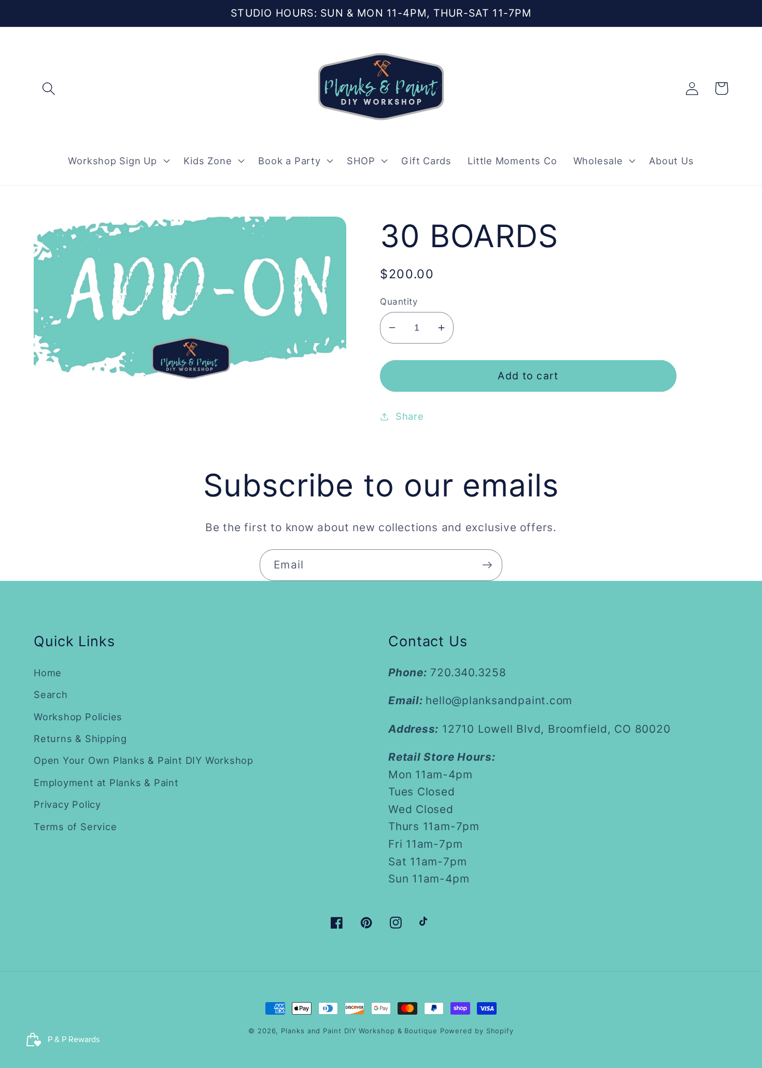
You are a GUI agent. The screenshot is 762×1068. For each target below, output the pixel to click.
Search (51, 694)
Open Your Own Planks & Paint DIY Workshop (143, 760)
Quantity (398, 301)
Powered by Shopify (477, 1031)
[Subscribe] (487, 565)
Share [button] (410, 416)
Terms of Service (75, 826)
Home (48, 672)
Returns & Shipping (80, 738)
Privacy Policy (67, 804)
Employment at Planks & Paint (106, 782)
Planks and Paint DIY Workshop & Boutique (359, 1031)
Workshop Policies (78, 716)
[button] (48, 88)
